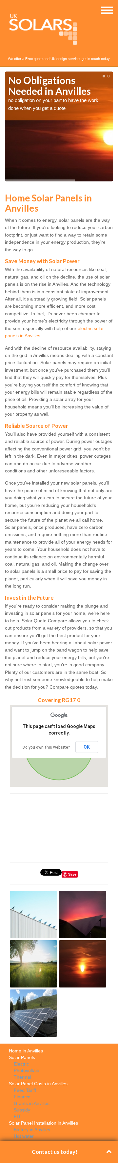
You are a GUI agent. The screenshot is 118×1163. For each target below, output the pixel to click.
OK (87, 747)
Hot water (24, 1136)
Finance (22, 1096)
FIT (17, 1116)
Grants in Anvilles (31, 1103)
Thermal (22, 1077)
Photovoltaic (26, 1070)
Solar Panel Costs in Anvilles (38, 1083)
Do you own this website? (46, 747)
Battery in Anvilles (32, 1129)
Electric (21, 1064)
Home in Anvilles (26, 1050)
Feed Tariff (25, 1090)
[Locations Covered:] (8, 10)
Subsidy (22, 1109)
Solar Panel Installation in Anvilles (43, 1123)
